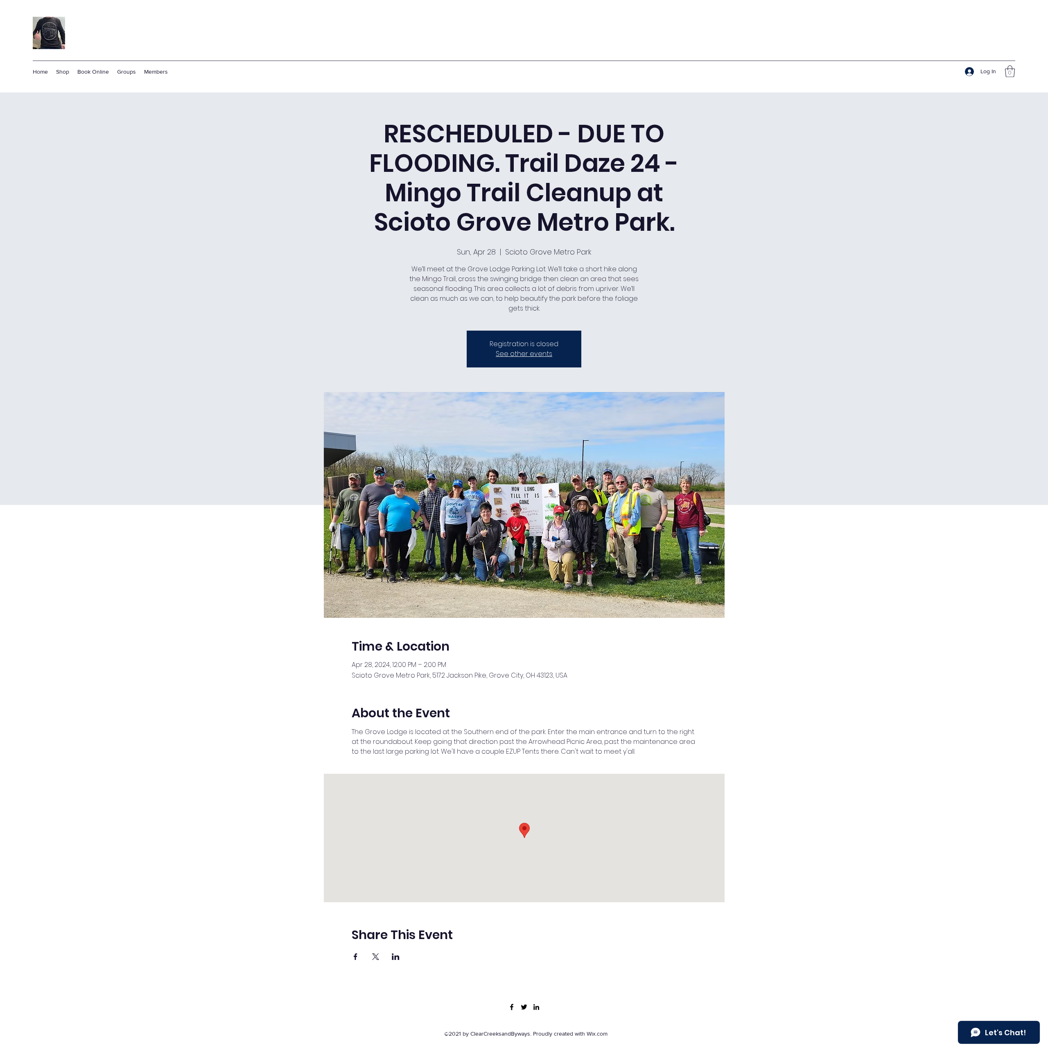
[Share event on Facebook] (355, 956)
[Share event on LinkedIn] (396, 956)
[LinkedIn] (536, 1007)
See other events (524, 353)
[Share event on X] (375, 956)
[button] (1010, 71)
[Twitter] (524, 1007)
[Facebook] (512, 1007)
